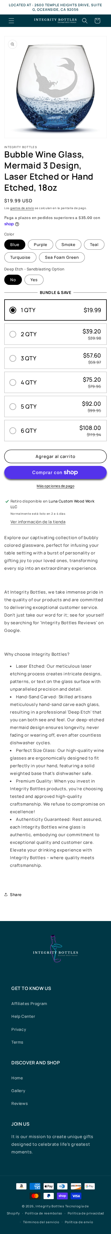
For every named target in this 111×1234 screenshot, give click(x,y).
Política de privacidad (86, 1213)
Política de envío (79, 1222)
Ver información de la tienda (38, 521)
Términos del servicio (41, 1222)
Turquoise (20, 257)
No (13, 279)
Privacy (18, 1029)
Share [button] (16, 894)
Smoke (68, 244)
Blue (14, 244)
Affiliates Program (29, 1003)
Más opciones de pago (55, 485)
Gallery (18, 1090)
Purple (40, 244)
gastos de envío (22, 208)
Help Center (23, 1016)
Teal (94, 244)
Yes (34, 279)
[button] (11, 20)
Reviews (19, 1103)
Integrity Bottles (50, 1206)
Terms (17, 1042)
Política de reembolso (43, 1213)
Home (17, 1077)
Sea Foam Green (62, 257)
